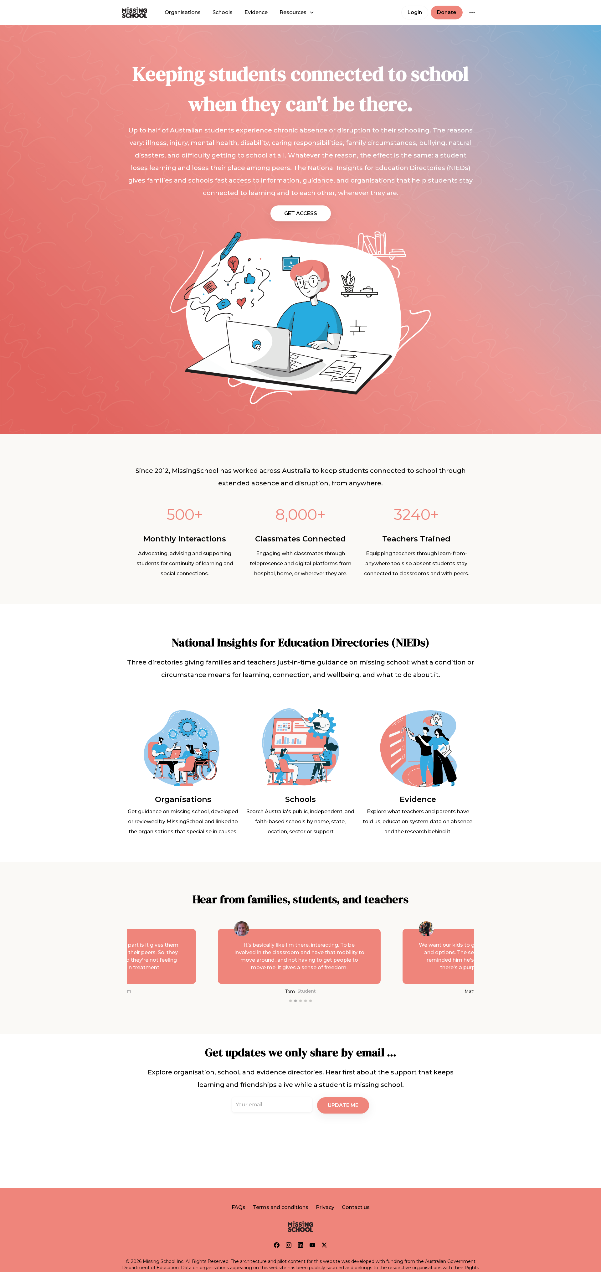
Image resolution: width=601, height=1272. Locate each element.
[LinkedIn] (300, 1245)
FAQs (238, 1207)
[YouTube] (312, 1245)
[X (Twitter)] (324, 1245)
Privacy (325, 1207)
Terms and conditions (280, 1207)
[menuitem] (183, 12)
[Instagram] (288, 1245)
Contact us (356, 1207)
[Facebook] (277, 1245)
